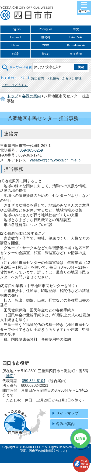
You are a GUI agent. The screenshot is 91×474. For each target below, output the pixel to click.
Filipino (15, 45)
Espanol (15, 37)
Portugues (45, 29)
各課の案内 (31, 96)
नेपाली (45, 45)
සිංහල (45, 53)
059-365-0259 (31, 150)
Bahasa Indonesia (75, 45)
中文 (76, 29)
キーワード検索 (17, 65)
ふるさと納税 (71, 78)
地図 (10, 376)
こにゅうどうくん (15, 85)
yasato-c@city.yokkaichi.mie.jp (55, 160)
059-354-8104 (33, 381)
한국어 (45, 37)
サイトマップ (67, 413)
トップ (12, 96)
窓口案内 (37, 78)
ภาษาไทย (76, 53)
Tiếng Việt (76, 37)
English (15, 29)
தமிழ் (15, 53)
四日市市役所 (27, 13)
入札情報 (53, 78)
